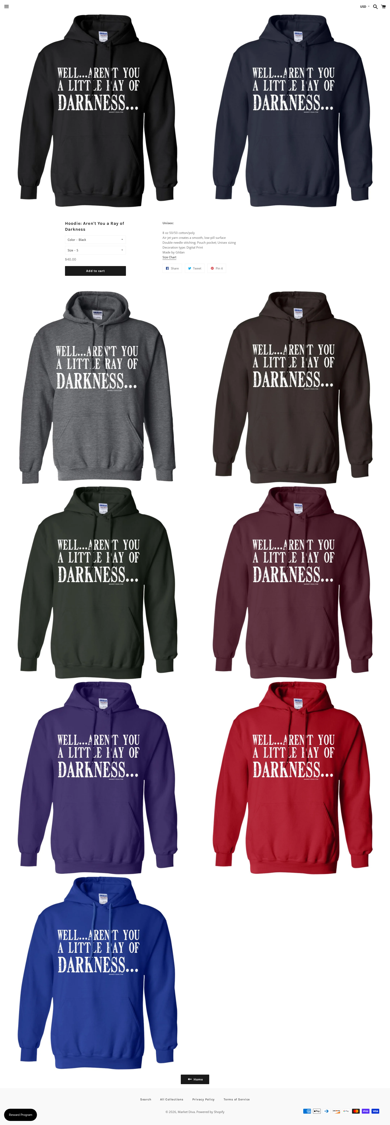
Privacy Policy (203, 1099)
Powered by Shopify (210, 1112)
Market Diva (186, 1112)
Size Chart (169, 257)
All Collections (171, 1099)
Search (145, 1099)
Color (71, 240)
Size (70, 250)
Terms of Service (237, 1099)
